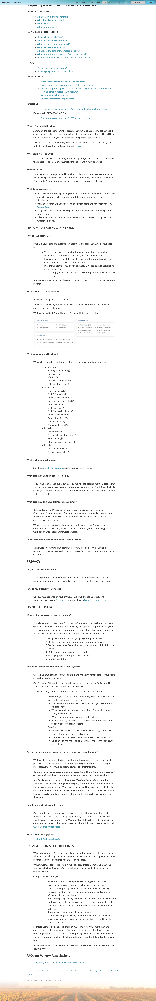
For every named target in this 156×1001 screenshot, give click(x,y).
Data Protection (76, 971)
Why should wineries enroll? (51, 20)
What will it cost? (45, 23)
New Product (138, 2)
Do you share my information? (52, 67)
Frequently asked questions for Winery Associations (66, 118)
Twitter (111, 971)
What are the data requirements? (53, 40)
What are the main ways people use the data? (63, 81)
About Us (111, 2)
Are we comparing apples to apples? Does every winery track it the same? (76, 88)
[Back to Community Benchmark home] (11, 2)
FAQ (104, 2)
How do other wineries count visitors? (59, 91)
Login (150, 2)
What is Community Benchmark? (53, 16)
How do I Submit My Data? (50, 37)
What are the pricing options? (55, 95)
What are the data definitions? (52, 47)
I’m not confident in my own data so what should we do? (64, 57)
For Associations (94, 2)
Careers (49, 971)
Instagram (118, 971)
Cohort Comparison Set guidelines (57, 98)
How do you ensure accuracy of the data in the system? (67, 85)
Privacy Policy (88, 971)
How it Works (79, 2)
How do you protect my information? (55, 71)
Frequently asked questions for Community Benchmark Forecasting (74, 109)
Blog (119, 2)
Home (29, 971)
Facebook (103, 971)
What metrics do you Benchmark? (53, 44)
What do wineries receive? (50, 26)
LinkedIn (30, 974)
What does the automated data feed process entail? (62, 54)
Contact (126, 2)
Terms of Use (65, 971)
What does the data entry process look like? (58, 50)
